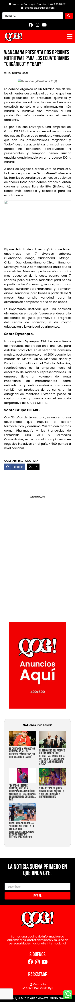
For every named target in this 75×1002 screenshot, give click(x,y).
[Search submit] (69, 16)
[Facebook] (31, 25)
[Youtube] (44, 25)
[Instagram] (37, 25)
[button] (14, 467)
